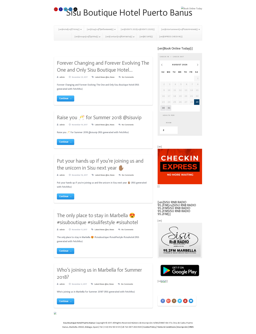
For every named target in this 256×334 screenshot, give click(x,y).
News (112, 77)
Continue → (65, 98)
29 (197, 102)
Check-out (178, 56)
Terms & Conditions (166, 327)
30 (163, 108)
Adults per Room (169, 119)
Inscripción (182, 327)
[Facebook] (163, 301)
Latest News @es (102, 77)
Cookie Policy (149, 327)
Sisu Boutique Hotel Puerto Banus (79, 323)
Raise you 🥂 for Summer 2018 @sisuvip (99, 117)
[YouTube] (185, 301)
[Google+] (168, 301)
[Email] (191, 301)
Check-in (164, 56)
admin (62, 77)
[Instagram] (174, 301)
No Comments (128, 77)
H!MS (191, 327)
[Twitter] (179, 301)
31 (169, 108)
